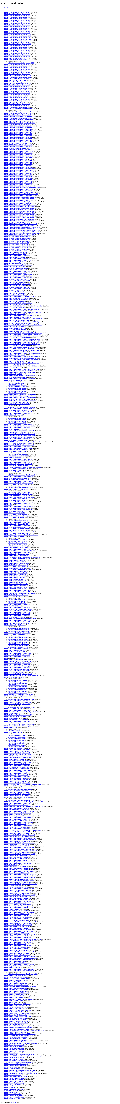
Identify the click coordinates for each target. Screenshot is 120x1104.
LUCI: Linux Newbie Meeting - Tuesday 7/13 (17, 857)
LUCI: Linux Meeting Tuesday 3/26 (15, 282)
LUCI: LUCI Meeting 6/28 (12, 367)
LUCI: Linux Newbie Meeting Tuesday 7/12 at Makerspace (22, 366)
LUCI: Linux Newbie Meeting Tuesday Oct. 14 (18, 438)
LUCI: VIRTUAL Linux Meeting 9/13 (15, 159)
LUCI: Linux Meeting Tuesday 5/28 (15, 276)
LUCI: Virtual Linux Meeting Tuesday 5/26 (17, 20)
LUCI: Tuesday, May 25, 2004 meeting (15, 862)
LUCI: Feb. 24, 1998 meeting (13, 1094)
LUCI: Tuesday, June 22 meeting (14, 1048)
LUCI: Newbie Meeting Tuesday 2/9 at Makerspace (19, 378)
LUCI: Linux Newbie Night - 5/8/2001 (15, 983)
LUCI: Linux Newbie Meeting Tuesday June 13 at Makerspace (23, 339)
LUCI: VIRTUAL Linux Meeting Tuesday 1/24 (18, 145)
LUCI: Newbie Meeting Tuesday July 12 (16, 560)
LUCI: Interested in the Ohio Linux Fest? (16, 767)
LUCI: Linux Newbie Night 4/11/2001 (15, 988)
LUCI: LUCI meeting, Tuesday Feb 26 (15, 498)
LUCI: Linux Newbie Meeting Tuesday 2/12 (17, 670)
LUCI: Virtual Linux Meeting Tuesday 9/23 (17, 45)
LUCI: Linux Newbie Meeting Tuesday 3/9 (17, 592)
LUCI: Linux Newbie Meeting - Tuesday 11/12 (18, 925)
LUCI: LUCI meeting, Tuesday (17, 385)
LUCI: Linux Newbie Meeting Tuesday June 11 (18, 274)
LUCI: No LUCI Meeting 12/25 (13, 290)
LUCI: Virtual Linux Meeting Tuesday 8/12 (17, 50)
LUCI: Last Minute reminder (13, 1024)
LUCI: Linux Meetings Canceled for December (18, 108)
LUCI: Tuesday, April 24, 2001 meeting (16, 985)
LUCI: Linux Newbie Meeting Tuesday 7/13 (17, 587)
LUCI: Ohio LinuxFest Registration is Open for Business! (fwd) (23, 557)
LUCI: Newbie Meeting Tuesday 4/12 (15, 568)
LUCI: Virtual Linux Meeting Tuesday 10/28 (17, 42)
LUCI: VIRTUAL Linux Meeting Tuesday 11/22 (18, 151)
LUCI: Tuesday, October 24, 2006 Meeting (17, 760)
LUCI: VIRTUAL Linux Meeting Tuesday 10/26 (18, 192)
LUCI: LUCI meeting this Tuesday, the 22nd (17, 569)
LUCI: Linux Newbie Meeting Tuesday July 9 (18, 271)
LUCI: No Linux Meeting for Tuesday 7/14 (17, 239)
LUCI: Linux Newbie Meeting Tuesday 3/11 (17, 667)
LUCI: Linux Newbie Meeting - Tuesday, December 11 (20, 958)
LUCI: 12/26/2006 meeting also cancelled (20, 756)
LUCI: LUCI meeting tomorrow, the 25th (16, 460)
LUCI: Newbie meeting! (11, 718)
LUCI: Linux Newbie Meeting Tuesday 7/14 (17, 620)
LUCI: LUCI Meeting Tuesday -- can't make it (18, 609)
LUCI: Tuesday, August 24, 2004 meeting (16, 852)
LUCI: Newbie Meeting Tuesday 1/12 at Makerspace (20, 394)
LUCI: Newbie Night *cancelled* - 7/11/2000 (17, 1016)
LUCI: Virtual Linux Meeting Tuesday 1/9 (16, 107)
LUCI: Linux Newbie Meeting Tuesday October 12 (19, 847)
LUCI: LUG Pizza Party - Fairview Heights (17, 978)
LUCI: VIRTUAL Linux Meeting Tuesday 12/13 (18, 149)
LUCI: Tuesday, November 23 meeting (15, 1038)
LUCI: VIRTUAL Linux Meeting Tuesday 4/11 (18, 137)
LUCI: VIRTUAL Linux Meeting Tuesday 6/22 (18, 203)
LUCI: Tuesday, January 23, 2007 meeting (17, 751)
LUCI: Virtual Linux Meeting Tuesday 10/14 (17, 44)
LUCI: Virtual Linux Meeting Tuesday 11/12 (17, 77)
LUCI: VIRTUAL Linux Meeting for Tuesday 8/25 (19, 235)
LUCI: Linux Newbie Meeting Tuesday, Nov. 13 (18, 506)
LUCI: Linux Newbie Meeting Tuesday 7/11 (17, 773)
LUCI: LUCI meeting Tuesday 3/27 (14, 314)
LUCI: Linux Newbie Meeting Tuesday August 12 (19, 445)
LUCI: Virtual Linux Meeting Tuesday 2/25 (17, 69)
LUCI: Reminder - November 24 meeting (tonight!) (19, 1070)
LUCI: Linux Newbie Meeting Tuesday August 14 (19, 970)
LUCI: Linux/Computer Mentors (14, 1059)
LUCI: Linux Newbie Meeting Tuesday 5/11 (17, 590)
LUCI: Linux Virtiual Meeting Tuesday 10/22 (17, 78)
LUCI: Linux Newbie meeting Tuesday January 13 (19, 430)
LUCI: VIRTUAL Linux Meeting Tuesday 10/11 (18, 156)
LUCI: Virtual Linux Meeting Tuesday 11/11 (17, 40)
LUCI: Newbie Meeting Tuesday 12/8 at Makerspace (20, 397)
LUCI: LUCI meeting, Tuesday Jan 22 (15, 500)
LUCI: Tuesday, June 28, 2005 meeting (15, 820)
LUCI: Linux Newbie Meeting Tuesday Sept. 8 (18, 408)
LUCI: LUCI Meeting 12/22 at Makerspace (17, 396)
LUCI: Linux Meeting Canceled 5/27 (15, 58)
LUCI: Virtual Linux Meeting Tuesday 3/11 (17, 67)
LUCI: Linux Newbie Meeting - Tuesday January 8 (19, 956)
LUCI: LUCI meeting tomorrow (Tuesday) (17, 484)
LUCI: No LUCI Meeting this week (14, 222)
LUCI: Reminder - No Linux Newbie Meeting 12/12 (19, 754)
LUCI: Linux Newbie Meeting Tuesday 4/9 (17, 280)
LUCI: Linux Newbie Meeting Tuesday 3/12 (17, 284)
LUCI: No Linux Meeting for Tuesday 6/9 (16, 243)
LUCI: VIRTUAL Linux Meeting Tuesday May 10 (19, 172)
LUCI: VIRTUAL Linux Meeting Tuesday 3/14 (18, 140)
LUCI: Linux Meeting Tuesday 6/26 (15, 304)
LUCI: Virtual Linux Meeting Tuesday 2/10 (17, 31)
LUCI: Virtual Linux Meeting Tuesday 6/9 (16, 18)
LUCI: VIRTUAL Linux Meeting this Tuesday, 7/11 (19, 127)
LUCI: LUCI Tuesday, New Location (15, 329)
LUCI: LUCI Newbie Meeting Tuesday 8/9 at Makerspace (21, 363)
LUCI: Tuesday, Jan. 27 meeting (14, 1095)
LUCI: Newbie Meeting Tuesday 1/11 (15, 576)
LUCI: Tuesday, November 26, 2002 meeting (17, 923)
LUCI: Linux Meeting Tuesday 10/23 (15, 295)
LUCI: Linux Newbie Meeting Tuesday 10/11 (17, 549)
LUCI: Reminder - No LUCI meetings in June (18, 661)
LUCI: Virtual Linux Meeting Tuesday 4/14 (17, 25)
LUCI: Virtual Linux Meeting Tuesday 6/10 (17, 56)
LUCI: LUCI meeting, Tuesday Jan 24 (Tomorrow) (19, 348)
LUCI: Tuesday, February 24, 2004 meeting (17, 873)
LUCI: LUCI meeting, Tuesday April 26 (16, 566)
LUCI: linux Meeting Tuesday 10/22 (15, 263)
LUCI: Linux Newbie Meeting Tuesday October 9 (19, 964)
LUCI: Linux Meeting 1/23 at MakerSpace (17, 320)
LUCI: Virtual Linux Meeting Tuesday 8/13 (17, 85)
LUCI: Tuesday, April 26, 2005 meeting (16, 827)
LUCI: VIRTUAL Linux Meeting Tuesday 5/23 (18, 132)
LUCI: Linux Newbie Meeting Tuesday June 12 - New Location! (23, 306)
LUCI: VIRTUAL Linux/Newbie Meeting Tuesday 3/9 (20, 214)
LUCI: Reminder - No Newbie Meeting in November (20, 435)
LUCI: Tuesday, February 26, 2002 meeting (17, 953)
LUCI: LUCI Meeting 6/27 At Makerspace (17, 337)
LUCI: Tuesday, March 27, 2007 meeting (16, 726)
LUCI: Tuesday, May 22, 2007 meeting (15, 716)
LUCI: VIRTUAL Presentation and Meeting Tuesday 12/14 (22, 187)
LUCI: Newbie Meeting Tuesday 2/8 (15, 574)
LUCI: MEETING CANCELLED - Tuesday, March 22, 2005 (22, 830)
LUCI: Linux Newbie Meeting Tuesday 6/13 (17, 776)
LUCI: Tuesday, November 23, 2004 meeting (17, 841)
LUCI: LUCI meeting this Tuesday (14, 634)
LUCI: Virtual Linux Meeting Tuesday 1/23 (17, 105)
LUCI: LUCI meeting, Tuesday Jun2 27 (16, 775)
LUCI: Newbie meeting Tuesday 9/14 (15, 582)
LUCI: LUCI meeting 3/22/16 (13, 374)
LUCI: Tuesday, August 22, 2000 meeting (16, 1013)
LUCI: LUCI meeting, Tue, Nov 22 (14, 355)
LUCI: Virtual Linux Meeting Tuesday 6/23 (17, 17)
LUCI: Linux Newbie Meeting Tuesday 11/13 (21, 699)
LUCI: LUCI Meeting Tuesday (13, 596)
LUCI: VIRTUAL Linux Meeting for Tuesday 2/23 (19, 216)
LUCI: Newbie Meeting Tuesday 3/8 (15, 571)
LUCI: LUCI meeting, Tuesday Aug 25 (15, 410)
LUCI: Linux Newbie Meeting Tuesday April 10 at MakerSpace (23, 312)
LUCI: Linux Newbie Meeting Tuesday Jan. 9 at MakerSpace (22, 322)
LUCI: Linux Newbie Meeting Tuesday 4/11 (17, 783)
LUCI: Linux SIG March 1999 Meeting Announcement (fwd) (22, 1056)
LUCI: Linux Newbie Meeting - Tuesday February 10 (20, 874)
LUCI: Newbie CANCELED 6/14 (14, 562)
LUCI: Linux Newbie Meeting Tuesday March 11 (19, 459)
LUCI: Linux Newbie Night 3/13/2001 (15, 991)
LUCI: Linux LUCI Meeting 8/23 (14, 361)
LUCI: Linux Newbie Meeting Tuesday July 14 (18, 413)
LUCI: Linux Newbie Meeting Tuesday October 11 (19, 811)
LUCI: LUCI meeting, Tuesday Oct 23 (15, 508)
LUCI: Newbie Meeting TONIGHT (14, 759)
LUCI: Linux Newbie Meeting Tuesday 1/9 (17, 753)
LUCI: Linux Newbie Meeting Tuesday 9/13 (17, 552)
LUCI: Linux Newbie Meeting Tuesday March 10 (19, 426)
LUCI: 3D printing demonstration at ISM (16, 479)
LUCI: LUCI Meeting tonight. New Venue (17, 402)
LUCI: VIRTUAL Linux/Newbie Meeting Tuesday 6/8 (20, 205)
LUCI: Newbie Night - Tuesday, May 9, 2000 (17, 1021)
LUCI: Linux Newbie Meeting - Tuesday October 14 (19, 888)
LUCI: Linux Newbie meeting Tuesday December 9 (19, 434)
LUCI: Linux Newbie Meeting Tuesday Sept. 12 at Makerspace (23, 333)
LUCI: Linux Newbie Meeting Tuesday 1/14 (17, 258)
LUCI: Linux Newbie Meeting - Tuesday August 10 (19, 854)
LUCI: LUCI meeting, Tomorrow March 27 (17, 528)
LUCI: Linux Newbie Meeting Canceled (20, 789)
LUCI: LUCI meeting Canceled (17, 454)
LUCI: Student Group (11, 1067)
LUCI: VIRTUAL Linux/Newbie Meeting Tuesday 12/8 (20, 224)
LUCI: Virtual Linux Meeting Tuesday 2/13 (17, 104)
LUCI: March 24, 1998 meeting (13, 1089)
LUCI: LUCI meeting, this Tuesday (14, 625)
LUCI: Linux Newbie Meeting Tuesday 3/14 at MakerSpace (22, 344)
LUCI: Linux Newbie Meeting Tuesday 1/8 (17, 288)
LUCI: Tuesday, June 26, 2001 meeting (15, 977)
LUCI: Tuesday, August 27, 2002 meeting (16, 933)
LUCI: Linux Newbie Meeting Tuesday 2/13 (17, 749)
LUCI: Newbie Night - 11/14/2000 (14, 1005)
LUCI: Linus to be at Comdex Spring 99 (16, 1064)
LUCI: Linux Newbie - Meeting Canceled (16, 489)
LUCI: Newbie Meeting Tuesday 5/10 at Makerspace (20, 370)
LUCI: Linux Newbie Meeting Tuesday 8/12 (17, 656)
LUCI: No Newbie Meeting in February (16, 595)
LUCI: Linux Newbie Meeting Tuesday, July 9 (18, 481)
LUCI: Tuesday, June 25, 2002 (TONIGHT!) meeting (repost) (22, 939)
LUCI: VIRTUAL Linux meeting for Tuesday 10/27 (19, 228)
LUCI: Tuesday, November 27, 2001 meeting (17, 959)
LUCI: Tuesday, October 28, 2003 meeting (16, 887)
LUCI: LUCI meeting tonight (13, 732)
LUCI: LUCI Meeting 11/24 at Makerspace (17, 399)
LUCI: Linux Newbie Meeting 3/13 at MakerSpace (19, 315)
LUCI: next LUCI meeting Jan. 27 (14, 1097)
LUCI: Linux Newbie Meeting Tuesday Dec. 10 (18, 260)
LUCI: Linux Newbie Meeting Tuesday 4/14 (17, 633)
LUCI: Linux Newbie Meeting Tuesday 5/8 (17, 525)
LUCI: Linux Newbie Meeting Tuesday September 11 (20, 969)
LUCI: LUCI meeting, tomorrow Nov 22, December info (21, 535)
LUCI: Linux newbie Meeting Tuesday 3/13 (17, 530)
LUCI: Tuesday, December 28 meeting (15, 1037)
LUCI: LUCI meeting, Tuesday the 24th (16, 533)
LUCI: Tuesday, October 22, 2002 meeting (16, 926)
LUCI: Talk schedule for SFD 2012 (14, 513)
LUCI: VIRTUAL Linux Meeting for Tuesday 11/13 (19, 225)
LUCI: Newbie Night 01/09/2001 (13, 997)
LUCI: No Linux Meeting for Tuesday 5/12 (17, 246)
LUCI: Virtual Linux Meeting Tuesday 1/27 (17, 33)
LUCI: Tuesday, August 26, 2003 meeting (16, 893)
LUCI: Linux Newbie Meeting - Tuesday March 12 (19, 952)
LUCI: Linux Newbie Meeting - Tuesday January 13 (19, 877)
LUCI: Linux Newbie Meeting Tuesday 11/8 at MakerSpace (22, 356)
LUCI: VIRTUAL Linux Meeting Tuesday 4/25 (18, 135)
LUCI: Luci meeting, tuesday (16, 383)
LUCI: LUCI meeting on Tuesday (14, 517)
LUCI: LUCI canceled (11, 429)
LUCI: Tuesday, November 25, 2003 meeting (17, 882)
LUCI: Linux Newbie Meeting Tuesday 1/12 (17, 604)
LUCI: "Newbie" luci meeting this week (16, 465)
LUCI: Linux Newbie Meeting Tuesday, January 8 (19, 502)
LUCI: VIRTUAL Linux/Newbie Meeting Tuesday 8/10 (20, 198)
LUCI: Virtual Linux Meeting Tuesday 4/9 (16, 97)
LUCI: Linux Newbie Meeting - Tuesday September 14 (20, 850)
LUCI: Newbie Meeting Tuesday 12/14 (15, 577)
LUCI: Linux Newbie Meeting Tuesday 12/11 (17, 292)
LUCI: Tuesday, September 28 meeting (15, 1042)
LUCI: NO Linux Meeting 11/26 (13, 262)
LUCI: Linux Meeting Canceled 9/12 (15, 121)
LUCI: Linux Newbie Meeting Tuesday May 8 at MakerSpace (22, 309)
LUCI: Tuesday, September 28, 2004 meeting (17, 849)
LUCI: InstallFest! (9, 1087)
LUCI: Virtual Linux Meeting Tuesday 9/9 (16, 47)
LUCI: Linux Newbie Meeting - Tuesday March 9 (19, 871)
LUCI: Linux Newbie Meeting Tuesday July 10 (18, 303)
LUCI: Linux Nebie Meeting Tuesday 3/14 (16, 790)
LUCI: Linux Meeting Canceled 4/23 (15, 96)
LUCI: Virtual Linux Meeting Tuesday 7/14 (17, 15)
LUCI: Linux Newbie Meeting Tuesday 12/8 (17, 607)
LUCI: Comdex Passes (11, 1053)
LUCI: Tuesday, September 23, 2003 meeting (17, 890)
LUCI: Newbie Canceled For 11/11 (14, 652)
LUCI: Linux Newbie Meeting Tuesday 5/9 (17, 779)
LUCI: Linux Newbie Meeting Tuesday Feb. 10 (18, 427)
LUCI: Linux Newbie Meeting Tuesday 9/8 (17, 614)
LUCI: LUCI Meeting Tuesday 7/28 (15, 617)
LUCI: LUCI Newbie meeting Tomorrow (16, 669)
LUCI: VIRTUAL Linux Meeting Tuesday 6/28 (18, 167)
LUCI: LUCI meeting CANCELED (15, 451)
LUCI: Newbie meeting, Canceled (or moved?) (18, 715)
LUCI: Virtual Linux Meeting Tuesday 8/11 (17, 12)
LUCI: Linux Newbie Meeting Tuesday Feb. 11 (18, 462)
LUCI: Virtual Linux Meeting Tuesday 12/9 (17, 37)
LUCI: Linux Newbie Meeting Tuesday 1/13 (17, 648)
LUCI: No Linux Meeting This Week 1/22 (16, 287)
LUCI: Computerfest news (12, 1092)
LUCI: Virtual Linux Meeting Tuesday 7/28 (17, 14)
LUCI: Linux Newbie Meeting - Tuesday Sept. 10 (18, 931)
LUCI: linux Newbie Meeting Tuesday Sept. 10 (18, 265)
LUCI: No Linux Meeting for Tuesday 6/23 (17, 241)
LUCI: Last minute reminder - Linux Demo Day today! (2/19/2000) (24, 1030)
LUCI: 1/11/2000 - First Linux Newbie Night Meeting (20, 1034)
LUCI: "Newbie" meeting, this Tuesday (16, 805)
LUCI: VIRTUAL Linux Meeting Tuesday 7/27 (18, 200)
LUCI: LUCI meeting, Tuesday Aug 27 (15, 478)
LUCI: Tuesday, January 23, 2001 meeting (17, 996)
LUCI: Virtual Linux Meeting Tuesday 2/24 (17, 29)
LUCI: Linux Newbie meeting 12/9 (14, 650)
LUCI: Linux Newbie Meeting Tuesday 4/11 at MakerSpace (22, 342)
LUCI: (6, 658)
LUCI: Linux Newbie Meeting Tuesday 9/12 (17, 765)
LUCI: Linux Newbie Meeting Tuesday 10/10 (17, 762)
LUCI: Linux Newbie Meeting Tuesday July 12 (18, 819)
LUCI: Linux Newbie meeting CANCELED (17, 786)
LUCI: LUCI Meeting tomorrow (17, 688)
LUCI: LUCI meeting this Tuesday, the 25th (17, 558)
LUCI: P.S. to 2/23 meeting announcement (20, 1062)
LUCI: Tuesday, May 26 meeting (14, 1083)
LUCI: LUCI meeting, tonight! (13, 415)
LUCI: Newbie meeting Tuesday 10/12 (15, 580)
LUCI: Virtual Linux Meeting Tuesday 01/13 (17, 34)
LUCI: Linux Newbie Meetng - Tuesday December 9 (19, 880)
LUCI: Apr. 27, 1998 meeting (13, 1084)
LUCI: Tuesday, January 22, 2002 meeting (17, 955)
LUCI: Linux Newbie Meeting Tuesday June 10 (18, 448)
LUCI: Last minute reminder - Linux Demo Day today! (20, 1043)
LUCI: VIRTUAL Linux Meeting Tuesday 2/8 (18, 181)
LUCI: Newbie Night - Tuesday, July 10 (16, 975)
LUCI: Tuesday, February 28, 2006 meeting (17, 792)
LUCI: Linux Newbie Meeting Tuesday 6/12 (17, 522)
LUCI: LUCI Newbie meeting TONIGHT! (17, 404)
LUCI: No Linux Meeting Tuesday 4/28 (16, 247)
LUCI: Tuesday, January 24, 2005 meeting (17, 795)
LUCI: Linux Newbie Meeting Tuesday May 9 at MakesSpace (22, 340)
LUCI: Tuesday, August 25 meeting (14, 1078)
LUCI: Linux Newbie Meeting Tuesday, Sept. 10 (18, 476)
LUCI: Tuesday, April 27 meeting (14, 1051)
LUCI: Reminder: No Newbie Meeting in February (19, 593)
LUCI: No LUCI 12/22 (11, 606)
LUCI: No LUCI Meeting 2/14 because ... (16, 143)
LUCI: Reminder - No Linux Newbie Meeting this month (21, 675)
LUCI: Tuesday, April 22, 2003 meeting (16, 906)
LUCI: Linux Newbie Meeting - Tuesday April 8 (18, 907)
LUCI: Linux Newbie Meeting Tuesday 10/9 (17, 700)
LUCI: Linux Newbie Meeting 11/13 (15, 961)
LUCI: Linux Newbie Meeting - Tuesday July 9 (18, 937)
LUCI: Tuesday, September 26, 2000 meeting (17, 1010)
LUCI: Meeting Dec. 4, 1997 (12, 1098)
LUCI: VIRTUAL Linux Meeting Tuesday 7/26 (18, 164)
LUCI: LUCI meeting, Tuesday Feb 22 (15, 573)
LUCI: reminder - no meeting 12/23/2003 (16, 879)
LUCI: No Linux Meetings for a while (15, 250)
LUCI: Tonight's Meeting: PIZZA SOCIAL (17, 966)
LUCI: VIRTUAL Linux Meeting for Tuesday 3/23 (19, 213)
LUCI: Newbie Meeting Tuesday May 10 (16, 565)
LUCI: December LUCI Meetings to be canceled (18, 694)
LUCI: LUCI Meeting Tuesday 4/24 (15, 310)
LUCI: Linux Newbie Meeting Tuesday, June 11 (18, 483)
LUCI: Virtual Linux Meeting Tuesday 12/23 (17, 36)
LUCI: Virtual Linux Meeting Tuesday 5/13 (17, 59)
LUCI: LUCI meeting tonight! (13, 708)
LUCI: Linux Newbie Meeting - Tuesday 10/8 (17, 928)
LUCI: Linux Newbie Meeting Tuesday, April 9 (18, 494)
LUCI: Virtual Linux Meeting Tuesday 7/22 (17, 52)
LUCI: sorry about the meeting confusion (16, 1035)
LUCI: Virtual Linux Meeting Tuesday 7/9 (16, 88)
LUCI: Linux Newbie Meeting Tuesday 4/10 (17, 721)
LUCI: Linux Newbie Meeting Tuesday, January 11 (19, 838)
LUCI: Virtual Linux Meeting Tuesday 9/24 (17, 82)
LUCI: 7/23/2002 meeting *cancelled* (15, 936)
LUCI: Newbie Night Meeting (13, 814)
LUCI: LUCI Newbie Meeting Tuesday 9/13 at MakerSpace (22, 359)
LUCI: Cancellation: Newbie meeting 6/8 (16, 588)
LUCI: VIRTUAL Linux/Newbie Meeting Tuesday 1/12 (20, 220)
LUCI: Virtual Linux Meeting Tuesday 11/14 (17, 115)
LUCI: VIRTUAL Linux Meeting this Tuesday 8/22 (19, 123)
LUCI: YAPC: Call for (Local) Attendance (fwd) (18, 940)
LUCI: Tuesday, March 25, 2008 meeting (16, 666)
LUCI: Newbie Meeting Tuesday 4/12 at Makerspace (20, 372)
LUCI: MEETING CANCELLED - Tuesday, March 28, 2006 (22, 784)
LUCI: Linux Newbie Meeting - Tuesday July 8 (18, 898)
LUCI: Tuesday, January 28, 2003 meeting (17, 917)
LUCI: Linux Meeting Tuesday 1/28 (15, 257)
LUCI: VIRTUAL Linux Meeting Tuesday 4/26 (18, 173)
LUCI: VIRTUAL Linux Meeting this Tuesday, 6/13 (19, 130)
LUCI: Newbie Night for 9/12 (13, 1012)
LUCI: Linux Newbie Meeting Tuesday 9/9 (17, 655)
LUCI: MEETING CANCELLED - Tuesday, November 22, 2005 (23, 806)
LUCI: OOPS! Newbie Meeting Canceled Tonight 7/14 (20, 618)
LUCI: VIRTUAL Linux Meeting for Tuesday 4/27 (19, 209)
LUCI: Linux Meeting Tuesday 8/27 (15, 266)
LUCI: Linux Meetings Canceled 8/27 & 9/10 (17, 83)
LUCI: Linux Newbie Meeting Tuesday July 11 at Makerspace (22, 336)
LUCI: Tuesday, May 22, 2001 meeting (15, 982)
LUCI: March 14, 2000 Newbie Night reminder (18, 1027)
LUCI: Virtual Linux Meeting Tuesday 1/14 (17, 74)
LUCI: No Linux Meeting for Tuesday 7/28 (17, 238)
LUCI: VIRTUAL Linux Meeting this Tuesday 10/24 (20, 116)
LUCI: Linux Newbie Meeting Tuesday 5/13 (17, 663)
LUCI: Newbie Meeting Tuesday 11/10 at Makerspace (20, 400)
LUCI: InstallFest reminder (12, 1086)
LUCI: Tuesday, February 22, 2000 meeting (17, 1029)
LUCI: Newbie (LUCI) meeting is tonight (16, 516)
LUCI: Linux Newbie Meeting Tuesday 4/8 (17, 664)
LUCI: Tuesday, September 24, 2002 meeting (17, 929)
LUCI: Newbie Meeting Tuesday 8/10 (15, 585)
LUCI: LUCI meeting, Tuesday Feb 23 (15, 377)
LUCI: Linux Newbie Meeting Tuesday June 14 (18, 822)
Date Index (7, 8)
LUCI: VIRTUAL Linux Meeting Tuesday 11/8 (18, 153)
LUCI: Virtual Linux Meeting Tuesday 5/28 (17, 93)
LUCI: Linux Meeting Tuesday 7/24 (15, 301)
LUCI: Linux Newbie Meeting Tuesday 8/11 (17, 615)
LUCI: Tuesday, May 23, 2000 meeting (15, 1019)
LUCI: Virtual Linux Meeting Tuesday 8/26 (17, 48)
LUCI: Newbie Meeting (11, 865)
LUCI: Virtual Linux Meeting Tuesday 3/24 (17, 26)
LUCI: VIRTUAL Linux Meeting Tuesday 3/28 (18, 138)
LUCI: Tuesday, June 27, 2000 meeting (15, 1018)
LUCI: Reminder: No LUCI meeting (15, 432)
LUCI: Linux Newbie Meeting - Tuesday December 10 (20, 922)
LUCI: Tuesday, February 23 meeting (15, 1060)
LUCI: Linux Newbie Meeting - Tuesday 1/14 (17, 918)
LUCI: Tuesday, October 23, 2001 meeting (16, 963)
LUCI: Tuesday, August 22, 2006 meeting (16, 768)
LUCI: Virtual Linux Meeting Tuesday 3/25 (17, 66)
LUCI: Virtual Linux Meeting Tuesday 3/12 (17, 100)
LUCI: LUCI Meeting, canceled (13, 672)
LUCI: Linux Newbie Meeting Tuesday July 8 (18, 446)
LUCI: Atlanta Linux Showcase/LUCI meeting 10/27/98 (20, 1073)
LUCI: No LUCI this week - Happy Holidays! (17, 323)
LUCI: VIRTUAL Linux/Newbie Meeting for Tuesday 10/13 (22, 230)
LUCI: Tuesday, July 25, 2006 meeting (15, 772)
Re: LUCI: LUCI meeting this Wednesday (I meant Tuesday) (26, 442)
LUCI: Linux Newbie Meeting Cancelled (16, 860)
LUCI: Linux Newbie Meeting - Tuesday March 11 (19, 912)
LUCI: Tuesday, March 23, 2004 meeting (16, 869)
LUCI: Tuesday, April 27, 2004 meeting (16, 866)
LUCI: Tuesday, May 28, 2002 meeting (15, 944)
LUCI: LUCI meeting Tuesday (13, 470)
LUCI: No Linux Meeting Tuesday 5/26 (16, 244)
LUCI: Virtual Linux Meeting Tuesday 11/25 (17, 39)
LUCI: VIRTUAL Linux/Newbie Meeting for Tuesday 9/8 (21, 233)
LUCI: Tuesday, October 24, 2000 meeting (16, 1007)
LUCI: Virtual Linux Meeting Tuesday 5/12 (17, 22)
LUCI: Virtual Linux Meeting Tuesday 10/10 (17, 118)
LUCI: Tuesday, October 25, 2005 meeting (16, 809)
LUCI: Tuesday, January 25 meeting (15, 1032)
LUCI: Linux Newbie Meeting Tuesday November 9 (19, 843)
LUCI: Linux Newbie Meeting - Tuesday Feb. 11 (18, 915)
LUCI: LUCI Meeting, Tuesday (13, 380)
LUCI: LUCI (8, 505)
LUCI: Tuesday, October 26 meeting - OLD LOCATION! (21, 1040)
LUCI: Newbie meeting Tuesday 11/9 (15, 579)
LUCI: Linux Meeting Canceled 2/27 (15, 102)
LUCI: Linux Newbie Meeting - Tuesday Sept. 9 (18, 892)
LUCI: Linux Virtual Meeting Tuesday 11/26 (17, 75)
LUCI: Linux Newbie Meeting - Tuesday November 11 (20, 884)
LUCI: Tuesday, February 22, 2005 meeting (17, 833)
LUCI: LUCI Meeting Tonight (17, 735)
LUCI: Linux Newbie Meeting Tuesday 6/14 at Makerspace (22, 369)
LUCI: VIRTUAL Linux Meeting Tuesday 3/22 (18, 176)
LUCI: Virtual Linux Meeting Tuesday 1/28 (17, 72)
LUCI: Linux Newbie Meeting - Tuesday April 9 (18, 948)
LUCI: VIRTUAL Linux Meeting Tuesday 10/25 (18, 154)
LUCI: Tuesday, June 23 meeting (14, 1081)
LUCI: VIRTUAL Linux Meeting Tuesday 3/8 (18, 178)
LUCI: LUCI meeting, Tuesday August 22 (16, 554)
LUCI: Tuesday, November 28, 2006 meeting (17, 757)
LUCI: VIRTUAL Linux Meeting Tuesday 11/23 (18, 189)
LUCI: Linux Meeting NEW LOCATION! (17, 298)
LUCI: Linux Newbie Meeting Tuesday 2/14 (17, 794)
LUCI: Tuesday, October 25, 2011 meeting (16, 547)
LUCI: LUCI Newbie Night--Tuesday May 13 (17, 904)
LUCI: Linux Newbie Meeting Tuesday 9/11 (17, 704)
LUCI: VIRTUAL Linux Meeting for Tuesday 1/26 (19, 219)
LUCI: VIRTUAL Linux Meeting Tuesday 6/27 (18, 129)
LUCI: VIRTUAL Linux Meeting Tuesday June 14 (19, 168)
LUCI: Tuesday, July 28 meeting (14, 1079)
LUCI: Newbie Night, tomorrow (13, 659)
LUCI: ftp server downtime (12, 885)
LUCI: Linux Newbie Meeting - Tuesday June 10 (18, 901)
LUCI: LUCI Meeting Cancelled (14, 352)
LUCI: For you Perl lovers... (12, 1075)
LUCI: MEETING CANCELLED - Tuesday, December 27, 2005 (23, 802)
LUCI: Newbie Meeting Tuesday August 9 (16, 555)
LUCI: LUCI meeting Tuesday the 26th (16, 468)
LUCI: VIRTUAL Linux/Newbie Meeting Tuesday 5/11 (20, 208)
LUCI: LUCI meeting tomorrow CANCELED (18, 437)
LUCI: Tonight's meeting (11, 909)
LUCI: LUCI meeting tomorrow (17, 682)
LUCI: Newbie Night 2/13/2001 (13, 994)
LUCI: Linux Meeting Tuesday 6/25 (15, 273)
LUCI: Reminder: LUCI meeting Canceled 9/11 (18, 299)
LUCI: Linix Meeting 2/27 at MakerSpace (16, 317)
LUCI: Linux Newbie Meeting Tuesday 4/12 (17, 828)
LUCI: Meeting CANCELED (13, 748)
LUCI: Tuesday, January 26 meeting (15, 1065)
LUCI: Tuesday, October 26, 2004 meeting (16, 844)
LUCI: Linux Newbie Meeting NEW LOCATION (19, 296)
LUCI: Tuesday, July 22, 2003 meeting (15, 896)
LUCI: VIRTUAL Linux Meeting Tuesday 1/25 (18, 183)
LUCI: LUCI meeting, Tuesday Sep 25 (15, 511)
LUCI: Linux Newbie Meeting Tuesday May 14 (18, 277)
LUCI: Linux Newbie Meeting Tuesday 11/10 (17, 610)
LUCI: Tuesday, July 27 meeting (14, 1046)
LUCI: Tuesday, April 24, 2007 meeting (16, 719)
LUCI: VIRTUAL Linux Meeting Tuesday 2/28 (18, 142)
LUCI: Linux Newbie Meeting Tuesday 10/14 (17, 653)
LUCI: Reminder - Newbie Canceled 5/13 (16, 449)
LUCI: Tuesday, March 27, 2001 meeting (16, 989)
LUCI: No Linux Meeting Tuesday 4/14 (16, 249)
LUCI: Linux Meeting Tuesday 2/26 (15, 285)
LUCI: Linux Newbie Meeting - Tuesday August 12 (19, 895)
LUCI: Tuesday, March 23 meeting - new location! (19, 1054)
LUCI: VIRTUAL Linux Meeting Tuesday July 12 (19, 165)
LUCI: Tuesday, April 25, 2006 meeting (16, 781)
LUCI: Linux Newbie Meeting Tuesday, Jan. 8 (18, 674)
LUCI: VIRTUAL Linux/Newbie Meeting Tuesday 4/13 (20, 211)
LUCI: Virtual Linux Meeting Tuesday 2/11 (17, 70)
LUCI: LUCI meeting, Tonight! (17, 419)
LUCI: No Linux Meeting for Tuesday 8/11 (17, 236)
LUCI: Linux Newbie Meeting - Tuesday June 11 (18, 942)
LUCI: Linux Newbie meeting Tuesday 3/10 (17, 252)
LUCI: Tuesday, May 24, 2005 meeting (15, 824)
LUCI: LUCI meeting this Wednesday (15, 440)
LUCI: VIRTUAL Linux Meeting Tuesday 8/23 (18, 160)
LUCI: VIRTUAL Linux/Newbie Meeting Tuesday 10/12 (21, 194)
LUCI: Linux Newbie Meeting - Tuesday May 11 (18, 863)
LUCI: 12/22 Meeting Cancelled (13, 1068)
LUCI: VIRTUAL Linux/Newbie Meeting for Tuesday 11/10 (22, 227)
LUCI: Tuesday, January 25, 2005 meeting (17, 836)
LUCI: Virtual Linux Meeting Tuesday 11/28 (17, 113)
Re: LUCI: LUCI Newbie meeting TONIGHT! (21, 407)
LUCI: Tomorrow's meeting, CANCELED (17, 495)
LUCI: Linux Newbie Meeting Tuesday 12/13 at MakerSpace (22, 353)
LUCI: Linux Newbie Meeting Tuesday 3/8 (17, 832)
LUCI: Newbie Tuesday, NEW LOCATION (17, 331)
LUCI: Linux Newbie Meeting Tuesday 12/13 (17, 803)
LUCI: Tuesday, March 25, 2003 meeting (16, 910)
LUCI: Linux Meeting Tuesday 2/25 (15, 254)
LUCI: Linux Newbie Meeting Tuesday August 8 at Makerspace (23, 334)
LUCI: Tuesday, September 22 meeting (15, 1076)
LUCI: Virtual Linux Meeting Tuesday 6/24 (17, 55)
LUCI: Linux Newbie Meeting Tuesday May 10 (18, 825)
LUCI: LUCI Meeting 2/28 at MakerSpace (17, 345)
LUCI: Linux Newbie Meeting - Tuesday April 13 (19, 868)
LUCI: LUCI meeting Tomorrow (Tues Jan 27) (18, 464)
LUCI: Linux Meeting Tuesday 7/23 (15, 269)
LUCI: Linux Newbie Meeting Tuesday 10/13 (17, 612)
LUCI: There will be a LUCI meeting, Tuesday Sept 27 (20, 550)
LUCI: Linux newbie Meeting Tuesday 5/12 (17, 623)
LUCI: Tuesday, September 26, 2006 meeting (17, 764)
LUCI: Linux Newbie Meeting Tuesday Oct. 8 (17, 472)
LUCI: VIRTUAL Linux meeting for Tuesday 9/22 (19, 232)
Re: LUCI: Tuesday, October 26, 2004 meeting (21, 846)
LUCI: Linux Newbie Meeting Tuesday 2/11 (17, 255)
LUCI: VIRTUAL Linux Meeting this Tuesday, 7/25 (19, 126)
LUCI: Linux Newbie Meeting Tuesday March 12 (19, 497)
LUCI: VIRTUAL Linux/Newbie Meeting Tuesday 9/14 (20, 197)
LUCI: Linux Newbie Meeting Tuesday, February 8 (19, 835)
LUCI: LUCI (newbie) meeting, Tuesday (16, 268)
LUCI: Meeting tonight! (11, 713)
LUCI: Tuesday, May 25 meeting (14, 1049)
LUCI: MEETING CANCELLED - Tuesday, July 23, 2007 (22, 712)
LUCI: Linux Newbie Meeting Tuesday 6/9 (17, 622)
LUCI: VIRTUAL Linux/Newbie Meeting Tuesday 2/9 (20, 217)
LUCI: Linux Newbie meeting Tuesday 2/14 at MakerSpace (22, 347)
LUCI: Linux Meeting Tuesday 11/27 (15, 293)
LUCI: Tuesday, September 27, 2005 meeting (17, 813)
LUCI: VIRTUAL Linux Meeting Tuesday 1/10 (18, 146)
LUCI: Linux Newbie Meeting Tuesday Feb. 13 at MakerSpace (23, 318)
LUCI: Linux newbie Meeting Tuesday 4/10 (21, 724)
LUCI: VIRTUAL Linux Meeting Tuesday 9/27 (18, 157)
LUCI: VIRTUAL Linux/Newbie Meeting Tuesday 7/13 (20, 202)
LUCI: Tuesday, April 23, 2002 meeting (16, 947)
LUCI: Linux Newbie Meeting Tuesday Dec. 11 (18, 503)
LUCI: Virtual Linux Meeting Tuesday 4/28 (17, 23)
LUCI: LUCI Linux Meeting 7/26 (14, 364)
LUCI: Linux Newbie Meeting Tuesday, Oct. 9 (18, 509)
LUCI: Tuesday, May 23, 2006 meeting (15, 778)
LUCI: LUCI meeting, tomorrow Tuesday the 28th (19, 532)
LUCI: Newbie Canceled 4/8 (12, 457)
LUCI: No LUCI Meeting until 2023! (15, 148)
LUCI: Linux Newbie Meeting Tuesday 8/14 (17, 710)
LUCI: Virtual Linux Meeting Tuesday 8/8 (16, 124)
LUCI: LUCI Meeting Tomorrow (14, 677)
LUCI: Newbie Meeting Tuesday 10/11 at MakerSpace (20, 358)
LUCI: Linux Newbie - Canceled (14, 536)
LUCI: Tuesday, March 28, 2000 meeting (16, 1026)
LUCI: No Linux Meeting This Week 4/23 (16, 279)
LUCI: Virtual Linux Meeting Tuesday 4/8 (16, 64)
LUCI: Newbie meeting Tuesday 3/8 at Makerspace (19, 375)
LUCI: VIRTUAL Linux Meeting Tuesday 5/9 (18, 134)
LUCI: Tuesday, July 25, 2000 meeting (15, 1015)
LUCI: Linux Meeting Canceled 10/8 (15, 80)
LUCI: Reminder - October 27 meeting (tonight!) (18, 1072)
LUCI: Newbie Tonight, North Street (15, 328)
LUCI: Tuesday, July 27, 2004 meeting (15, 855)
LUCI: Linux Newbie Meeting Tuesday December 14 (20, 839)
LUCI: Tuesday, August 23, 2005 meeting (16, 816)
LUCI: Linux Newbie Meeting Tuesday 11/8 (17, 808)
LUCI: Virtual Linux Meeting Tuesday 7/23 (17, 86)
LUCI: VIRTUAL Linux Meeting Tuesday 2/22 (18, 179)
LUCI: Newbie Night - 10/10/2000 (14, 1008)
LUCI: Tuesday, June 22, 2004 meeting (15, 858)
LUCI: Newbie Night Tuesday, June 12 (15, 980)
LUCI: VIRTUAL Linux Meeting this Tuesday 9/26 (19, 119)
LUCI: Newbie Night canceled (13, 967)
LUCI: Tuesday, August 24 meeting (14, 1045)
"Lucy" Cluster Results (11, 1090)
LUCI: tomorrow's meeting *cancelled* (16, 876)
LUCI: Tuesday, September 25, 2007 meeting (17, 702)
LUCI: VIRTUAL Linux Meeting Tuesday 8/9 (18, 162)
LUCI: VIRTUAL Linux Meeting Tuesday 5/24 (18, 170)
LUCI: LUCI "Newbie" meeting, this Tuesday (18, 443)
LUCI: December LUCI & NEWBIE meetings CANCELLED (22, 467)
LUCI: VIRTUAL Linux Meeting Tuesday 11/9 (18, 190)
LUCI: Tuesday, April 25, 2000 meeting (16, 1023)
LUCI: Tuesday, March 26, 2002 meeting (16, 950)
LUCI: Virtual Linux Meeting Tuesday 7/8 (16, 53)
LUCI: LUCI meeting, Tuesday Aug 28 (15, 514)
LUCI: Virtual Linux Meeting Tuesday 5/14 (17, 94)
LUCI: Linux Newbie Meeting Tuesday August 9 (18, 817)
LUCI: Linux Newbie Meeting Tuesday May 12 (18, 424)
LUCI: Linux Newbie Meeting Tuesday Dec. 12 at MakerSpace (23, 325)
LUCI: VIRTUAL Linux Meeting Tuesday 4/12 (18, 175)
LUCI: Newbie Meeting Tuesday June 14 (16, 563)
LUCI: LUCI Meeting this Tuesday (18, 647)
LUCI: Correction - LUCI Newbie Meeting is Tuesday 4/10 (21, 986)
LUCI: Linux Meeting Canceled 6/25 (15, 89)
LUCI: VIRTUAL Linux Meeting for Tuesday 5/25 (19, 206)
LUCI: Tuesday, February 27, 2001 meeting (17, 993)
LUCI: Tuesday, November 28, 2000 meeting (17, 1004)
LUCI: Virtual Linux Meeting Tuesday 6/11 (17, 91)
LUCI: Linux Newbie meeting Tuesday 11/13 (17, 696)
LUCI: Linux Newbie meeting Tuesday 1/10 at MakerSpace (22, 350)
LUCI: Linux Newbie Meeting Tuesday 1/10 (17, 797)
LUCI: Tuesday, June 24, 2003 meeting (15, 899)
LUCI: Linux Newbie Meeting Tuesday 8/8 (17, 770)
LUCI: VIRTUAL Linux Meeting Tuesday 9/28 (18, 195)
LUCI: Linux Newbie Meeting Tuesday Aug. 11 (18, 412)
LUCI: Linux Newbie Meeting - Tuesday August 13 (19, 934)
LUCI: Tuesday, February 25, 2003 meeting (17, 914)
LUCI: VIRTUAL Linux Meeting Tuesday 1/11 (18, 184)
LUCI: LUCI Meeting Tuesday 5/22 (15, 307)
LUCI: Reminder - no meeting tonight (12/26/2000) (19, 999)
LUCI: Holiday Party (10, 1002)
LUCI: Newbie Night (10, 727)
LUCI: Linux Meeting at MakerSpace (15, 326)
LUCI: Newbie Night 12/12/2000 (13, 1000)
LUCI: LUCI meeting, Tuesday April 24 (16, 527)
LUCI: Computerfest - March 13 (14, 1057)
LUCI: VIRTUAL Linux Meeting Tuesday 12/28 (18, 186)
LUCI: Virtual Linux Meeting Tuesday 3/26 (17, 99)
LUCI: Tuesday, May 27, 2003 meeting (15, 903)
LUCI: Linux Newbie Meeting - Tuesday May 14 (18, 945)
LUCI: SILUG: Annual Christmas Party (16, 920)
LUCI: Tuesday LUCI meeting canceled (16, 584)
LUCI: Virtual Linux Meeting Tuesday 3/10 (17, 28)
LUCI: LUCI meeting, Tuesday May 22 (16, 524)
